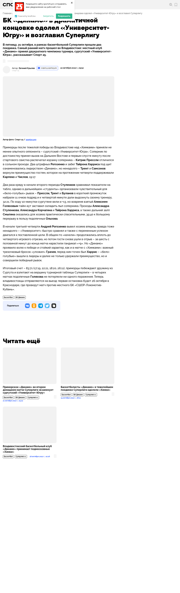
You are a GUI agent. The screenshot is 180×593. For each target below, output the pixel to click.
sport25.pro (31, 139)
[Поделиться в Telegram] (40, 305)
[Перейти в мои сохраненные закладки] (176, 4)
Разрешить (64, 16)
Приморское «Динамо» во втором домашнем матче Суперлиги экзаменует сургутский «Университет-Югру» (28, 390)
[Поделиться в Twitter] (47, 305)
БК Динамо (20, 297)
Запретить (48, 16)
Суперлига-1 (33, 397)
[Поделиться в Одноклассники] (34, 305)
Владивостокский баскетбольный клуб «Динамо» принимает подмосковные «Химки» (27, 449)
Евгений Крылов (27, 68)
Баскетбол (8, 297)
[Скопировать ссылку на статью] (53, 305)
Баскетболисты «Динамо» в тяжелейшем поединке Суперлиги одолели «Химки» (87, 388)
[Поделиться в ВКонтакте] (27, 305)
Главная (7, 13)
